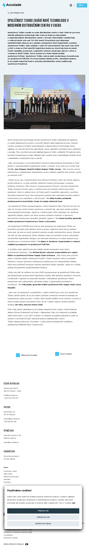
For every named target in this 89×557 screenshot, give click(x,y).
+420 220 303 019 (11, 398)
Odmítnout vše (43, 517)
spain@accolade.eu (11, 442)
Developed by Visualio (14, 544)
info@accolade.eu (10, 395)
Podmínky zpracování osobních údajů (18, 530)
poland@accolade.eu (12, 419)
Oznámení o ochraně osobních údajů (18, 532)
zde (73, 503)
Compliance (8, 535)
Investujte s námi (10, 471)
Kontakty (7, 482)
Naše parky (8, 474)
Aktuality (7, 479)
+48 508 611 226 (10, 421)
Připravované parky (11, 476)
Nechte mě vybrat (43, 523)
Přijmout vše (43, 511)
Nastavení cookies (11, 538)
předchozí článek (29, 355)
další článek (66, 354)
